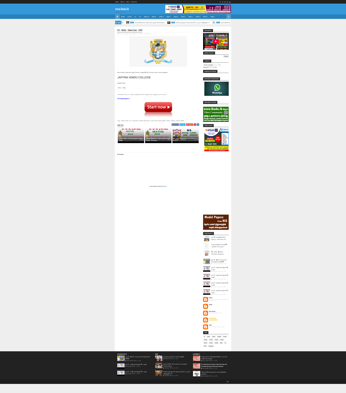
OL (136, 33)
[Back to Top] (228, 382)
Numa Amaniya (212, 311)
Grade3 (205, 339)
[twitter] (228, 2)
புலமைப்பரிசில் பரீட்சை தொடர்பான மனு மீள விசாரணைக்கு (134, 22)
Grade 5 (183, 17)
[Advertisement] (216, 180)
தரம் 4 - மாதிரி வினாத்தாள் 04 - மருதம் (136, 364)
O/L (140, 17)
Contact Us (122, 2)
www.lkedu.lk (122, 9)
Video (205, 346)
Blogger (165, 186)
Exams (208, 336)
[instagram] (223, 2)
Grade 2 (205, 17)
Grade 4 (190, 17)
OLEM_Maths (147, 33)
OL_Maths (140, 33)
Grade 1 (212, 17)
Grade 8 (161, 17)
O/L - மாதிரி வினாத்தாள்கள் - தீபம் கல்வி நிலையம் (183, 139)
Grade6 (221, 339)
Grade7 (205, 343)
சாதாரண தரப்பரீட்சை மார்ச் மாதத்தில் (173, 357)
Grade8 (211, 343)
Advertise (117, 2)
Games (123, 17)
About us (128, 2)
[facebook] (220, 2)
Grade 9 (154, 17)
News (157, 22)
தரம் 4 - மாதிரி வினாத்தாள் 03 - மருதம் (136, 371)
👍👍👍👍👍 (212, 318)
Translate (214, 67)
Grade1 (213, 336)
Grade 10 (146, 17)
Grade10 (219, 336)
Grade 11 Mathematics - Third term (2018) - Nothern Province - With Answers (158, 139)
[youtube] (230, 2)
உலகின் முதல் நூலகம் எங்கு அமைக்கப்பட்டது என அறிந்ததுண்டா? (177, 22)
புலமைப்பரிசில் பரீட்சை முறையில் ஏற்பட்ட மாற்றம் (217, 22)
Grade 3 (198, 17)
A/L (135, 17)
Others (129, 17)
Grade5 (216, 339)
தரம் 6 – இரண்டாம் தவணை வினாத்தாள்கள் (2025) (219, 261)
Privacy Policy (134, 2)
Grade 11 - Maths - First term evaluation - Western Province (130, 139)
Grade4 (211, 339)
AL (204, 336)
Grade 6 (176, 17)
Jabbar (210, 325)
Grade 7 (168, 17)
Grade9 (216, 343)
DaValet (210, 297)
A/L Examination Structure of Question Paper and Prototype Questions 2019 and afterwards (214, 365)
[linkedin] (225, 2)
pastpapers (211, 346)
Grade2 (225, 336)
